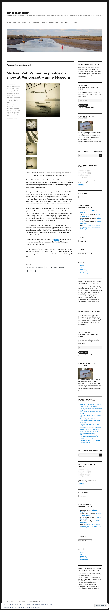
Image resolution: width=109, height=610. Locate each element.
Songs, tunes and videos (49, 23)
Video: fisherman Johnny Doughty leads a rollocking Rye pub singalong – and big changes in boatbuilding (91, 436)
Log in (81, 267)
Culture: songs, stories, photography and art (13, 90)
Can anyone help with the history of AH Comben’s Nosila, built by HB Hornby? (90, 227)
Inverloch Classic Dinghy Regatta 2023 (90, 428)
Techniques (13, 99)
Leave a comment (12, 118)
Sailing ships (13, 97)
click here (81, 184)
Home (9, 23)
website (56, 239)
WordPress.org (84, 273)
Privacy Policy (64, 23)
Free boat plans (33, 23)
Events (10, 91)
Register (82, 265)
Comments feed (84, 271)
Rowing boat (10, 95)
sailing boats (10, 114)
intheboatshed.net (18, 12)
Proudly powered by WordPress (35, 601)
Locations (9, 93)
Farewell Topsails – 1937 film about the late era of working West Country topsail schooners (91, 420)
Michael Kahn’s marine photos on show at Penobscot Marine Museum (38, 75)
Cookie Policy (36, 607)
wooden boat (10, 100)
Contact (74, 23)
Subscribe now (83, 105)
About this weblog (19, 23)
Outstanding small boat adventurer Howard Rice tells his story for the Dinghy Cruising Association (89, 431)
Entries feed (83, 269)
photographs (15, 112)
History (15, 91)
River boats (15, 93)
